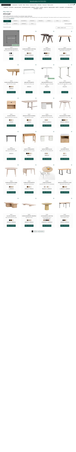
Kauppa (7, 11)
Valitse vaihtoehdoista (29, 58)
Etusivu (4, 11)
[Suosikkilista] (72, 5)
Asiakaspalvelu (15, 4)
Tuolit (37, 7)
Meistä (24, 4)
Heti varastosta (68, 7)
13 (40, 231)
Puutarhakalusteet (26, 7)
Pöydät (33, 7)
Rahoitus (27, 4)
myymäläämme (11, 18)
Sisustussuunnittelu (33, 4)
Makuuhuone (51, 7)
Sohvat (41, 7)
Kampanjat (6, 7)
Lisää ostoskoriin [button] (29, 92)
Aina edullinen (18, 7)
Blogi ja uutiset (50, 4)
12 (38, 231)
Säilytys (46, 7)
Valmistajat (39, 4)
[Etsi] (69, 4)
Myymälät (20, 4)
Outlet (40, 8)
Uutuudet (11, 7)
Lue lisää (11, 58)
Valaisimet (62, 7)
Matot (57, 7)
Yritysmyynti (44, 4)
